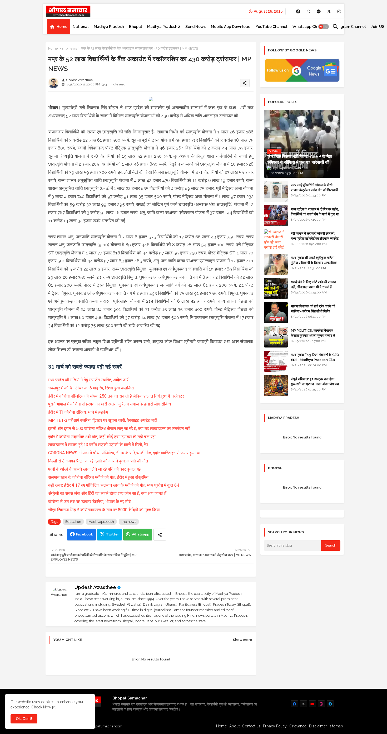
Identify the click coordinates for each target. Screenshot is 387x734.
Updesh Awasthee (95, 587)
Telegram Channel (349, 27)
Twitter (112, 534)
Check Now (41, 707)
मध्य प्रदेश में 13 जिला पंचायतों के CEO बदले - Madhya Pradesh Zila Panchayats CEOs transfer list (315, 362)
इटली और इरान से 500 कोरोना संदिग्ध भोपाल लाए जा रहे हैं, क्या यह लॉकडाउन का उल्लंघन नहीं (119, 428)
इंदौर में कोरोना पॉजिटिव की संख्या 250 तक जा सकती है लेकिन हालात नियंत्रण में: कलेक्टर (116, 396)
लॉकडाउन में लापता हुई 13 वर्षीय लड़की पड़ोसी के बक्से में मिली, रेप (98, 444)
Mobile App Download (230, 27)
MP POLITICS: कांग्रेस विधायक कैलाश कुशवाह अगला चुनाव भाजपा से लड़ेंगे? (313, 335)
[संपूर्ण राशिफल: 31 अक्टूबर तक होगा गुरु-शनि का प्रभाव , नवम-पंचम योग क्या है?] (276, 385)
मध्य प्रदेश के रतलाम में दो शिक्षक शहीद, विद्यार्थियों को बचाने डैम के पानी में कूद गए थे (315, 214)
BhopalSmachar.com (105, 726)
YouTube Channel (271, 27)
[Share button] (159, 534)
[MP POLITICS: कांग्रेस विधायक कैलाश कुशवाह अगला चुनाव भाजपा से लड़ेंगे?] (276, 336)
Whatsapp (140, 534)
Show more (242, 640)
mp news (69, 48)
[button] (323, 26)
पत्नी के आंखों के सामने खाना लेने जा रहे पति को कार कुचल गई (94, 469)
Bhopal (135, 27)
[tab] (58, 26)
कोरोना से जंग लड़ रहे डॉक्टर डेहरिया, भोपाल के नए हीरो (89, 501)
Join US (377, 27)
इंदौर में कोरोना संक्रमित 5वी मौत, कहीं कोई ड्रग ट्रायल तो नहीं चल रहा (102, 436)
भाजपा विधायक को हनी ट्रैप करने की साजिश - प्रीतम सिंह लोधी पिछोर (313, 308)
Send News (195, 27)
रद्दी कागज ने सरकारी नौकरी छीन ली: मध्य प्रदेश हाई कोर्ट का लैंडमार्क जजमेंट (315, 235)
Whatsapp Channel (309, 27)
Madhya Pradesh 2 (163, 27)
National (80, 27)
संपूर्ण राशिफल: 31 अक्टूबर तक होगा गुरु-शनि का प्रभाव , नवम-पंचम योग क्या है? (315, 383)
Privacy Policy (275, 726)
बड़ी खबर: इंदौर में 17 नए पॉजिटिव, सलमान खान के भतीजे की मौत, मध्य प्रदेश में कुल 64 (113, 485)
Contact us (251, 726)
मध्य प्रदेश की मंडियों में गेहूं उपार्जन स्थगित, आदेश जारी (89, 379)
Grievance (297, 726)
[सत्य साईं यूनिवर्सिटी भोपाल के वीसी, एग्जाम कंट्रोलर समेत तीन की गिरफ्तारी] (276, 191)
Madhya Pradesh (109, 27)
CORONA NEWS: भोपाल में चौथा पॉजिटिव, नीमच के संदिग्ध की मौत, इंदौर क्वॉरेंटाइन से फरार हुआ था (124, 452)
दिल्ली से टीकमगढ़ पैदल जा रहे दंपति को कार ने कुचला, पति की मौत (98, 460)
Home (62, 27)
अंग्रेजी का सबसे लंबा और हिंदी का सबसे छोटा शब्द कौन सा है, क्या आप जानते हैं (107, 493)
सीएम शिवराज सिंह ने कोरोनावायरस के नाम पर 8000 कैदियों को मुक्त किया (104, 509)
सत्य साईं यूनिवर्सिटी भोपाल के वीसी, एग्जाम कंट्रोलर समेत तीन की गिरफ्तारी (314, 187)
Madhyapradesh (101, 522)
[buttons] (298, 11)
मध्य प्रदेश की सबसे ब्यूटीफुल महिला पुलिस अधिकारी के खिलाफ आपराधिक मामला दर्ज (314, 262)
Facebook (84, 534)
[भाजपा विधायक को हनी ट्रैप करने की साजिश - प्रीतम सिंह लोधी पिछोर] (276, 312)
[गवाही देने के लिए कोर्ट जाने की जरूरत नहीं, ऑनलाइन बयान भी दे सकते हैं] (276, 288)
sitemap (336, 726)
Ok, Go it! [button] (24, 719)
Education (73, 522)
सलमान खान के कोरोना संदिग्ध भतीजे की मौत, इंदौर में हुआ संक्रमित (98, 477)
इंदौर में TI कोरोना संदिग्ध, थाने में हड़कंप (78, 412)
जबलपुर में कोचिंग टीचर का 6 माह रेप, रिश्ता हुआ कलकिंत (91, 387)
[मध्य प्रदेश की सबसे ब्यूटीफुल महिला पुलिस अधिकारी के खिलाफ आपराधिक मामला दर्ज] (276, 264)
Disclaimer (318, 726)
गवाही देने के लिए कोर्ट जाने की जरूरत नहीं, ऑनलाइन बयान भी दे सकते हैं (313, 284)
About (234, 726)
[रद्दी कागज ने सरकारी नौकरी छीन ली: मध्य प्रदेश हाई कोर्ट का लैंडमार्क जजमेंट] (276, 239)
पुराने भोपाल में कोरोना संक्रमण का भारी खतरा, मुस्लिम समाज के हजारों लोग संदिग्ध (109, 404)
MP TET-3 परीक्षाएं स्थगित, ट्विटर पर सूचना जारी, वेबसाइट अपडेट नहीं (102, 420)
